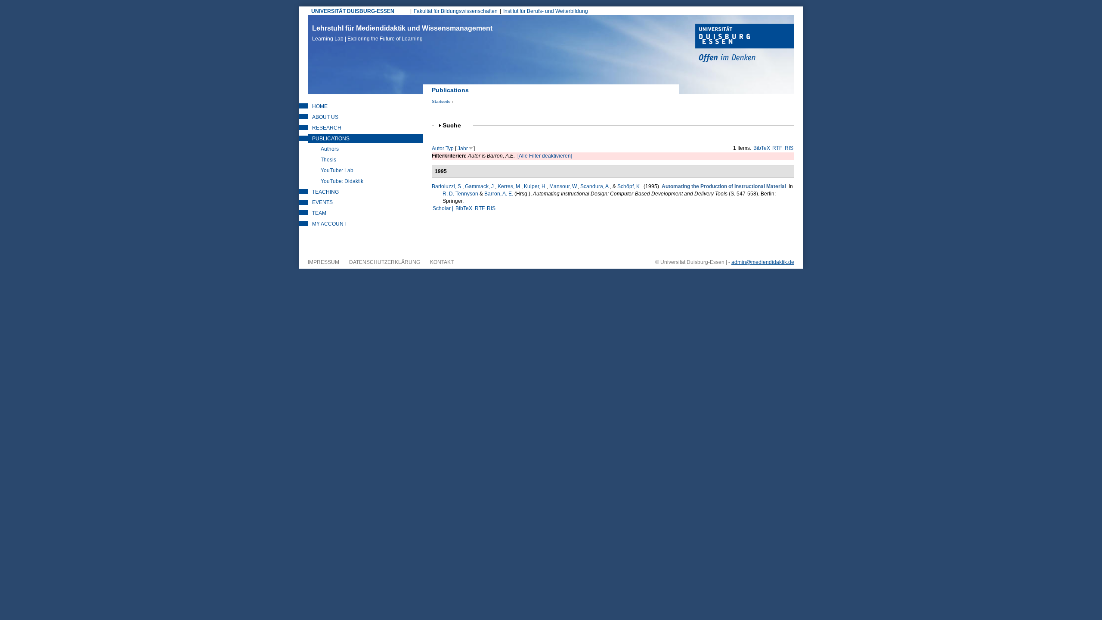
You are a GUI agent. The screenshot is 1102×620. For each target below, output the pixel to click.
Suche (455, 125)
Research (326, 128)
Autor (438, 149)
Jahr (463, 149)
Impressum (323, 262)
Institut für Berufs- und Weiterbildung (545, 11)
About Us (325, 117)
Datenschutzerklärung (384, 262)
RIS (789, 148)
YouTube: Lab (337, 170)
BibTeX (761, 148)
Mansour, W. (563, 186)
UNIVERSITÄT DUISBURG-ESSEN (352, 11)
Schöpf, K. (629, 186)
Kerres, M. (509, 186)
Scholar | (444, 208)
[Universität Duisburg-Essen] (744, 44)
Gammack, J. (480, 186)
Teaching (325, 192)
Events (322, 202)
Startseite (441, 101)
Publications (331, 139)
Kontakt (442, 262)
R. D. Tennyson (460, 194)
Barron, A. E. (498, 194)
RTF (777, 148)
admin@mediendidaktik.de (762, 262)
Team (319, 213)
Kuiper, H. (535, 186)
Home (320, 106)
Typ (450, 149)
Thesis (328, 160)
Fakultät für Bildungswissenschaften (456, 11)
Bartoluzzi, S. (447, 186)
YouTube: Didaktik (342, 181)
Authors (330, 149)
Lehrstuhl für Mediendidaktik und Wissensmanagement (402, 33)
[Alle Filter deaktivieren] (544, 156)
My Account (329, 224)
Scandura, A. (595, 186)
